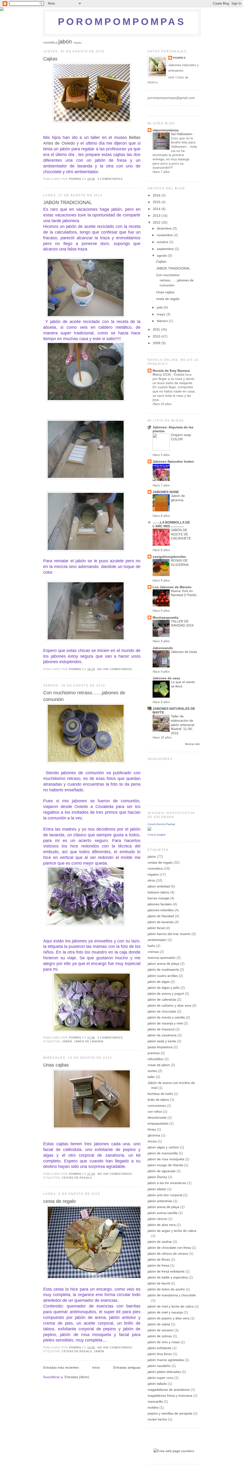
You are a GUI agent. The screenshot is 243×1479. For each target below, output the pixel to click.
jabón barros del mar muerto (169, 934)
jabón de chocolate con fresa (169, 1247)
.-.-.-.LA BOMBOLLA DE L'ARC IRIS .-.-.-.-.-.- (171, 524)
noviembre (165, 235)
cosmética (50, 42)
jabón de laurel (159, 1283)
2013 (157, 215)
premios (154, 1053)
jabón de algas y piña (164, 987)
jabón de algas (159, 982)
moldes (153, 1407)
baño (151, 946)
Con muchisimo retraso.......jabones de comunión (84, 696)
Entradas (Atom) (77, 1377)
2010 (157, 336)
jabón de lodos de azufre (166, 1289)
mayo (161, 314)
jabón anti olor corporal (165, 1195)
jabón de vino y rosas (164, 1342)
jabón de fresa (158, 1265)
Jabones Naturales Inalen (173, 461)
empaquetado (158, 1123)
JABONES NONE (166, 492)
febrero (163, 321)
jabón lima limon (160, 1354)
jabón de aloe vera (162, 1225)
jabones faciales (160, 904)
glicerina (154, 1135)
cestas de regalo (77, 1177)
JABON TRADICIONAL (67, 202)
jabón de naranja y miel (165, 1023)
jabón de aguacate (162, 1171)
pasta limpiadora (160, 1047)
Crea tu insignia (156, 834)
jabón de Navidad (161, 916)
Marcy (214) (162, 374)
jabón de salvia (159, 1324)
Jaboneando (163, 648)
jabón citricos (157, 1219)
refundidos (156, 1059)
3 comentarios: (111, 178)
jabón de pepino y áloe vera (168, 1318)
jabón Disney (157, 1177)
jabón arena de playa (163, 1207)
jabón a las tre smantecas (167, 1183)
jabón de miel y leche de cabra (171, 1306)
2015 (157, 202)
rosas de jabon (159, 1065)
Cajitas (50, 58)
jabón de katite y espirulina (168, 1277)
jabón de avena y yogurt (166, 993)
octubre (163, 242)
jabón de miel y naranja (165, 1312)
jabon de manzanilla (163, 1153)
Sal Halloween (182, 134)
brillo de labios (158, 1100)
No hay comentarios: (116, 669)
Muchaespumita (165, 617)
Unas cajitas (56, 1065)
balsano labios (158, 892)
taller (151, 1077)
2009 (157, 343)
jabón (65, 42)
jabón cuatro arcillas (163, 976)
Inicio (96, 1367)
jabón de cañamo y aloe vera (169, 1005)
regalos (77, 42)
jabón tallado (157, 1384)
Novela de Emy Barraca (171, 370)
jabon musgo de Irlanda (165, 1165)
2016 (157, 195)
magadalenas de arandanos (169, 1389)
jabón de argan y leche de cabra (172, 1231)
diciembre (165, 228)
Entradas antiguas (126, 1367)
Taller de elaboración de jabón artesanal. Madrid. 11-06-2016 (183, 725)
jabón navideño (159, 1366)
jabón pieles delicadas (164, 1372)
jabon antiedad (159, 886)
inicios (152, 1141)
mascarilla (155, 1401)
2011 (157, 329)
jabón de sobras (160, 1336)
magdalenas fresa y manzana (170, 1395)
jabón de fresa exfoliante (166, 1271)
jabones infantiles (161, 910)
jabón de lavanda (88, 1041)
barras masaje (158, 898)
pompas (179, 57)
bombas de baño (160, 1094)
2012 (157, 222)
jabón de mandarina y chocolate (172, 1295)
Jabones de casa (166, 678)
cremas (153, 952)
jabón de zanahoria (162, 1035)
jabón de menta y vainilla (166, 1017)
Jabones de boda (184, 652)
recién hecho (157, 1419)
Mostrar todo (192, 744)
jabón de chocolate (162, 1011)
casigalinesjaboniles (169, 556)
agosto (162, 255)
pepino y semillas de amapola (170, 1413)
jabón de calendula (162, 999)
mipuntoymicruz (166, 130)
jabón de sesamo (160, 1330)
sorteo (152, 1071)
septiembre (166, 249)
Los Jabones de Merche (172, 587)
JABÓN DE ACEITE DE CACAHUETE (181, 534)
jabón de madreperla (163, 969)
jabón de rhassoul (161, 1029)
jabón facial (156, 928)
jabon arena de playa (163, 963)
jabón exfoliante (159, 1348)
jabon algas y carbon (163, 1147)
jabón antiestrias (160, 1201)
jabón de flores (159, 1259)
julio (160, 307)
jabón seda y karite (162, 1041)
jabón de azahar (160, 1242)
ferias (152, 1129)
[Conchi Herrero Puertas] (149, 829)
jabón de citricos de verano (168, 1253)
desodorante (157, 1117)
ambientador (157, 940)
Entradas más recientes (61, 1367)
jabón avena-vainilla (163, 1213)
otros (151, 880)
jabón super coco (160, 1378)
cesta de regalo (59, 1201)
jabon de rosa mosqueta (166, 1159)
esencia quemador (162, 958)
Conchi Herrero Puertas (161, 824)
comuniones (157, 1105)
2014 (157, 209)
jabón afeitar (157, 1189)
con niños (155, 1111)
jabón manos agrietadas (166, 1360)
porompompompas (122, 21)
